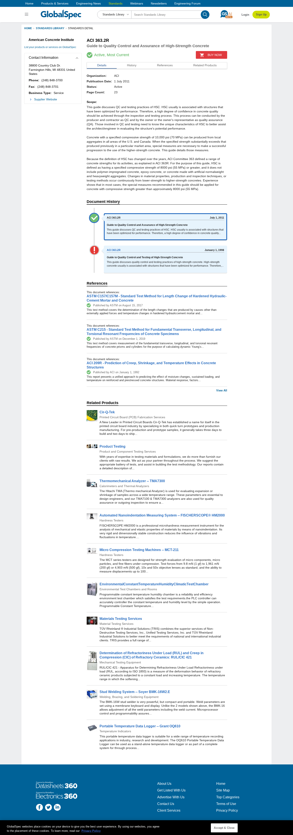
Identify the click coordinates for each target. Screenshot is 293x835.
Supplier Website (45, 99)
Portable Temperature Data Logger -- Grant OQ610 (140, 726)
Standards (115, 3)
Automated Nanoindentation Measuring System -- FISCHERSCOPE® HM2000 (162, 515)
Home (29, 3)
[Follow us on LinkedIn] (57, 808)
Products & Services (54, 3)
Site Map (223, 790)
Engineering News (88, 3)
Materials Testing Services (121, 619)
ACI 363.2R (114, 250)
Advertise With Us (170, 797)
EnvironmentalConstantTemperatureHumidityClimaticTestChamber (154, 584)
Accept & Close (224, 827)
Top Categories (227, 797)
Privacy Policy (227, 810)
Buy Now (215, 55)
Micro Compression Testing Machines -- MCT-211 (139, 550)
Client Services (168, 810)
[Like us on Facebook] (39, 808)
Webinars (136, 3)
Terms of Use (226, 804)
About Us (164, 783)
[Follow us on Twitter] (48, 808)
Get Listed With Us (171, 790)
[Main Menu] (27, 14)
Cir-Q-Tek (107, 412)
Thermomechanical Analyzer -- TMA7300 (132, 481)
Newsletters (159, 3)
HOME (28, 28)
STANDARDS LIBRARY (50, 28)
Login (245, 14)
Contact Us (165, 804)
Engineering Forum (187, 3)
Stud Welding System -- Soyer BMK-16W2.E (135, 692)
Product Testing (112, 446)
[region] (146, 827)
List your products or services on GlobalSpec (50, 47)
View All (221, 390)
